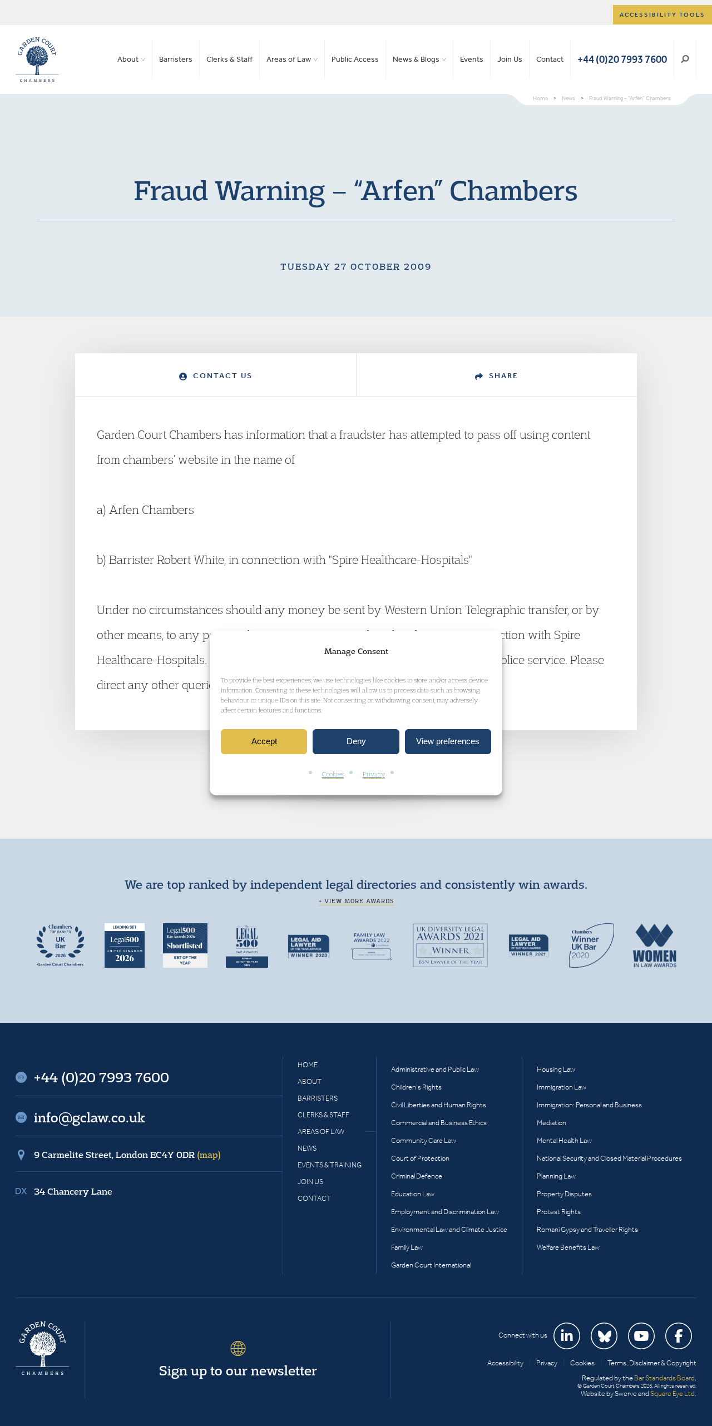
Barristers (175, 59)
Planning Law (556, 1176)
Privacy (374, 774)
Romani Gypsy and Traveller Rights (587, 1229)
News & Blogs (416, 59)
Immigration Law (561, 1087)
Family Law (407, 1247)
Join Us (509, 59)
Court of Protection (420, 1158)
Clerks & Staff (229, 59)
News (307, 1148)
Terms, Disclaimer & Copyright (651, 1363)
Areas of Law (288, 59)
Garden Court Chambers (37, 59)
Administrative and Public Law (435, 1069)
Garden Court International (431, 1265)
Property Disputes (564, 1194)
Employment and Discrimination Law (445, 1211)
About (128, 59)
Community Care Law (423, 1140)
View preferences (447, 741)
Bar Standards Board (664, 1378)
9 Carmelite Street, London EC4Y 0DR (127, 1154)
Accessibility (505, 1363)
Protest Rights (559, 1211)
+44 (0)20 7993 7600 (622, 59)
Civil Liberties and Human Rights (438, 1105)
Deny (356, 741)
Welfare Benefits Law (568, 1247)
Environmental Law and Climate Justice (449, 1229)
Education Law (412, 1194)
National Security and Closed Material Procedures (609, 1158)
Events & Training (330, 1165)
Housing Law (556, 1069)
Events (471, 59)
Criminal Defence (416, 1176)
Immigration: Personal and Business (589, 1105)
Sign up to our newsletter (238, 1370)
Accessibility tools (662, 14)
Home (308, 1065)
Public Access (355, 59)
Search (685, 59)
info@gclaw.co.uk (89, 1117)
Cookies (333, 774)
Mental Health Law (564, 1140)
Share (502, 375)
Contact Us (221, 375)
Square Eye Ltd (672, 1393)
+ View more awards (356, 901)
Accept (264, 741)
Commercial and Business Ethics (439, 1122)
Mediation (551, 1122)
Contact (549, 59)
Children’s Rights (416, 1087)
